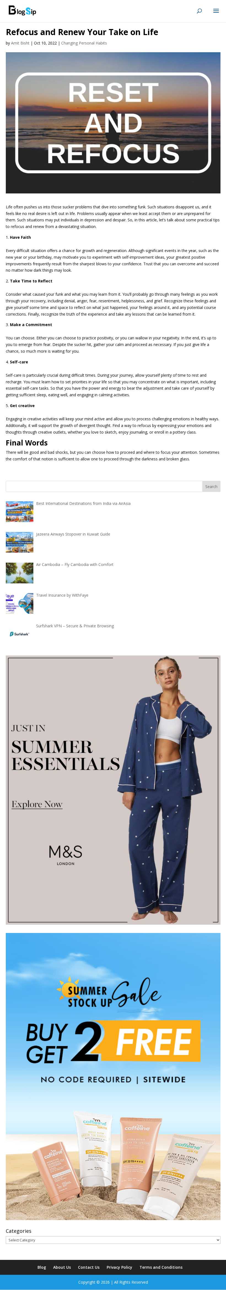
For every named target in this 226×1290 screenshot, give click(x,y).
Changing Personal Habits (84, 43)
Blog (41, 1267)
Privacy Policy (119, 1267)
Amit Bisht (20, 43)
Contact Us (88, 1267)
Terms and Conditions (160, 1267)
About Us (62, 1267)
